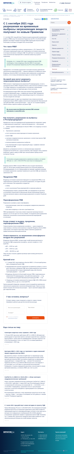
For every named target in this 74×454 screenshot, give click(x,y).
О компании (37, 2)
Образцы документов (57, 48)
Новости (54, 45)
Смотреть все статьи (56, 92)
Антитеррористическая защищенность (58, 30)
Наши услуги (55, 42)
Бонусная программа (60, 438)
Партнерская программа (61, 435)
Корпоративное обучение (61, 436)
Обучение (9, 10)
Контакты (37, 4)
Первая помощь (56, 54)
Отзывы (57, 440)
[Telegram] (46, 19)
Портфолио (44, 2)
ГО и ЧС (54, 38)
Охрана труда (55, 51)
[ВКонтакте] (42, 19)
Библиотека (52, 2)
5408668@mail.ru (42, 438)
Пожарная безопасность (58, 58)
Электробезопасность (58, 72)
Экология (60, 10)
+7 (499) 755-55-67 (65, 3)
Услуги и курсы (26, 2)
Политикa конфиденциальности (44, 450)
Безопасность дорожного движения (58, 34)
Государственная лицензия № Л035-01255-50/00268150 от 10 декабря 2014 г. (27, 443)
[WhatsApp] (44, 19)
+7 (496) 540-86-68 (42, 435)
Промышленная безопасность (56, 65)
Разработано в (58, 450)
